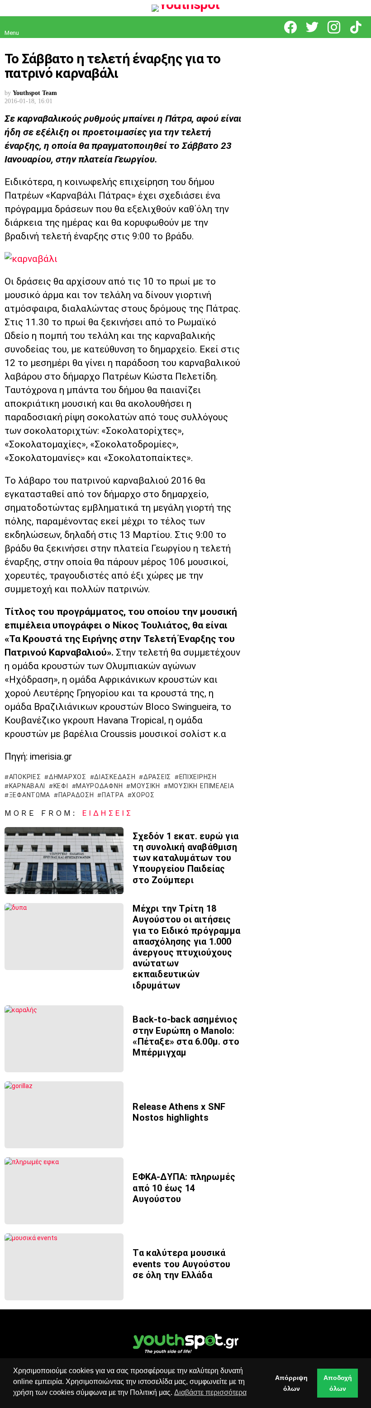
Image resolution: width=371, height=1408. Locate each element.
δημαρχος (67, 776)
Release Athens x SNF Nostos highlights (179, 1112)
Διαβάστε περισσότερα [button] (210, 1392)
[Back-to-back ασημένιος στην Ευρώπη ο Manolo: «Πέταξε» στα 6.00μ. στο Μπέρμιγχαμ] (64, 1038)
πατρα (113, 795)
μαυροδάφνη (99, 786)
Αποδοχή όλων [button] (337, 1383)
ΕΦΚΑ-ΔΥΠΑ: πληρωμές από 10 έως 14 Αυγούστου (184, 1187)
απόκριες (25, 776)
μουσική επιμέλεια (201, 786)
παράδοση (76, 795)
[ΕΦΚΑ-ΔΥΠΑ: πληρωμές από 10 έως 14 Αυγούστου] (64, 1190)
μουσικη (145, 786)
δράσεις (157, 776)
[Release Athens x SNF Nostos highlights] (64, 1114)
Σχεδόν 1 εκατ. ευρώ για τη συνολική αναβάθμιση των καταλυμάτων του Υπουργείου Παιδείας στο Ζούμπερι (185, 858)
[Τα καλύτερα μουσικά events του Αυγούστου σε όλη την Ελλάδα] (64, 1266)
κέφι (60, 786)
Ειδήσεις (107, 813)
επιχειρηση (198, 776)
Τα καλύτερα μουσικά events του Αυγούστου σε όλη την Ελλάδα (181, 1263)
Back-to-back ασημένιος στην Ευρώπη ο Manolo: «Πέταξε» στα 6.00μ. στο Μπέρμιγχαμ (186, 1036)
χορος (143, 795)
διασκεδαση (114, 776)
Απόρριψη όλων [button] (291, 1383)
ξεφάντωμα (29, 795)
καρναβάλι (27, 786)
